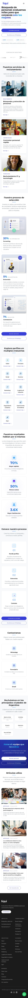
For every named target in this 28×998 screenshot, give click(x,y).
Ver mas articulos (14, 888)
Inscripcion (18, 928)
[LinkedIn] (16, 992)
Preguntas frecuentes (6, 979)
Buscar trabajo (18, 921)
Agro (2, 964)
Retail (2, 946)
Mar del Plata (18, 951)
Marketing (4, 951)
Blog (2, 974)
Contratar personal (14, 30)
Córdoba (17, 943)
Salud (2, 941)
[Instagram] (14, 992)
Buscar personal (14, 333)
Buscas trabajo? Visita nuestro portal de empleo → (14, 43)
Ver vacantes (4, 982)
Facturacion (18, 931)
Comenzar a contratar (14, 618)
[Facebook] (11, 992)
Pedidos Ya (18, 934)
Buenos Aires (18, 941)
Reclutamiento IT (5, 926)
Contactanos (6, 911)
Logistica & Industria (6, 954)
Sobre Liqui (4, 971)
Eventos (3, 949)
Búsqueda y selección (6, 921)
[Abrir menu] (23, 3)
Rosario (17, 946)
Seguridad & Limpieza (6, 957)
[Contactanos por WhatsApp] (24, 994)
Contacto (3, 976)
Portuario (3, 943)
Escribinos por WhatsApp (14, 35)
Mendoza (17, 949)
